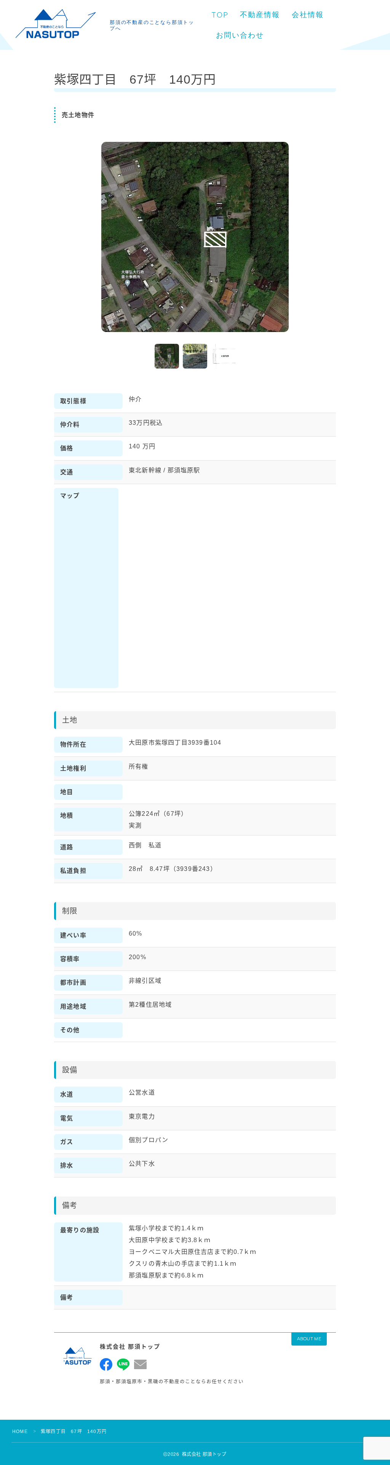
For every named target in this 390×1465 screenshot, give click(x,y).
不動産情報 (260, 14)
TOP (220, 15)
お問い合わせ (240, 35)
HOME (20, 1431)
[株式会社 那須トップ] (55, 25)
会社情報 (308, 14)
